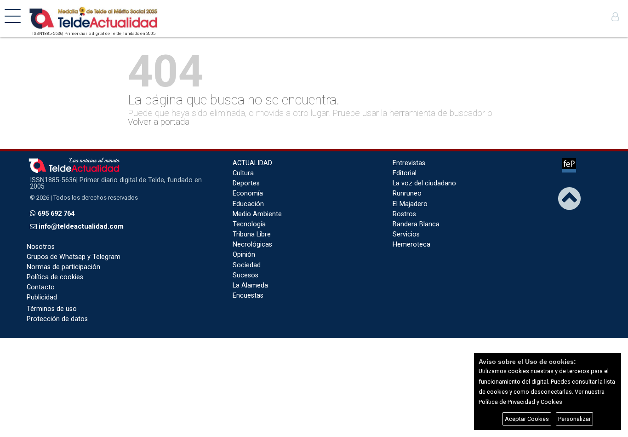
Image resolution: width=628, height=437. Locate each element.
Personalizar (574, 418)
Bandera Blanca (416, 224)
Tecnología (249, 224)
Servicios (406, 234)
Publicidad (42, 297)
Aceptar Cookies (527, 418)
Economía (248, 193)
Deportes (246, 183)
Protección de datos (57, 319)
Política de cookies (55, 277)
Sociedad (247, 265)
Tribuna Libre (252, 234)
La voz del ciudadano (424, 183)
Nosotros (41, 247)
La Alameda (250, 285)
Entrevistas (409, 163)
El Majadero (410, 204)
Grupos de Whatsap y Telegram (73, 257)
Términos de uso (52, 309)
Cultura (243, 173)
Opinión (244, 255)
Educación (248, 204)
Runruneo (407, 193)
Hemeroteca (411, 244)
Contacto (41, 287)
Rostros (404, 214)
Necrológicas (252, 244)
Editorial (405, 173)
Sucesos (245, 275)
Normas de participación (63, 267)
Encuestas (248, 295)
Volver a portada (158, 121)
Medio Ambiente (257, 214)
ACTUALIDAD (252, 163)
